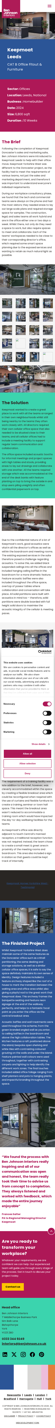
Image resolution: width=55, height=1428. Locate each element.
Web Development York (27, 1423)
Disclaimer (9, 1416)
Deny (27, 773)
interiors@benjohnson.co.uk (24, 1344)
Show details (39, 744)
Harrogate (26, 1399)
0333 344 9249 (13, 1339)
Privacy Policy (25, 1416)
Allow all (27, 753)
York (48, 1399)
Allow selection (27, 763)
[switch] (47, 713)
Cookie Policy (43, 1416)
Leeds (28, 1395)
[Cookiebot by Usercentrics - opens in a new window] (38, 652)
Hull (39, 1399)
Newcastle (14, 1395)
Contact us (13, 1287)
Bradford (10, 1399)
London (40, 1395)
